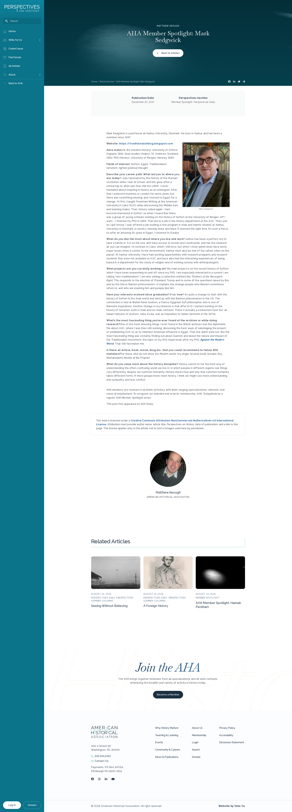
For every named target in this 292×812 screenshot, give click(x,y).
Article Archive (107, 81)
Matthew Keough (168, 26)
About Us (197, 727)
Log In (12, 805)
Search (196, 749)
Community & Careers (167, 749)
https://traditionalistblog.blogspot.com (146, 143)
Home (94, 81)
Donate (32, 805)
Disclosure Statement (231, 742)
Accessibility (226, 735)
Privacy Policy (227, 727)
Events (159, 742)
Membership (199, 735)
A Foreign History (155, 606)
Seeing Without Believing (109, 606)
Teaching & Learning (166, 735)
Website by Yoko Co (232, 806)
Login (195, 742)
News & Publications (166, 757)
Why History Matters (167, 727)
